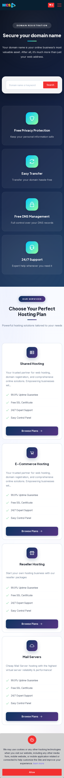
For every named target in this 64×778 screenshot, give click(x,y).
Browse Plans (30, 430)
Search (50, 85)
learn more (38, 763)
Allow (32, 772)
